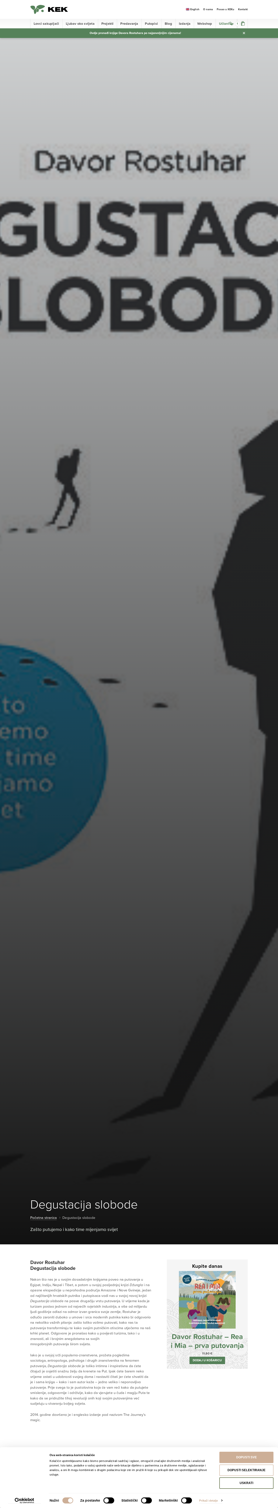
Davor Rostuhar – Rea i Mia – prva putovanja (207, 1341)
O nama (208, 9)
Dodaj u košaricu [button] (207, 1360)
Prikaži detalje (208, 1500)
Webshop (204, 24)
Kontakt (243, 9)
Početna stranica (43, 1218)
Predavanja (129, 24)
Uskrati (246, 1483)
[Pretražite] (230, 23)
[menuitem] (192, 9)
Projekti (107, 24)
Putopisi (151, 24)
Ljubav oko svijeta (80, 24)
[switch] (108, 1500)
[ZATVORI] (244, 33)
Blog (168, 24)
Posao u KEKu (225, 9)
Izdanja (184, 24)
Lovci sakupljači (46, 24)
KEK (49, 9)
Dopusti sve (246, 1457)
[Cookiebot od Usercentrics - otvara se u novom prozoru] (24, 1500)
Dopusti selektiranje (247, 1470)
